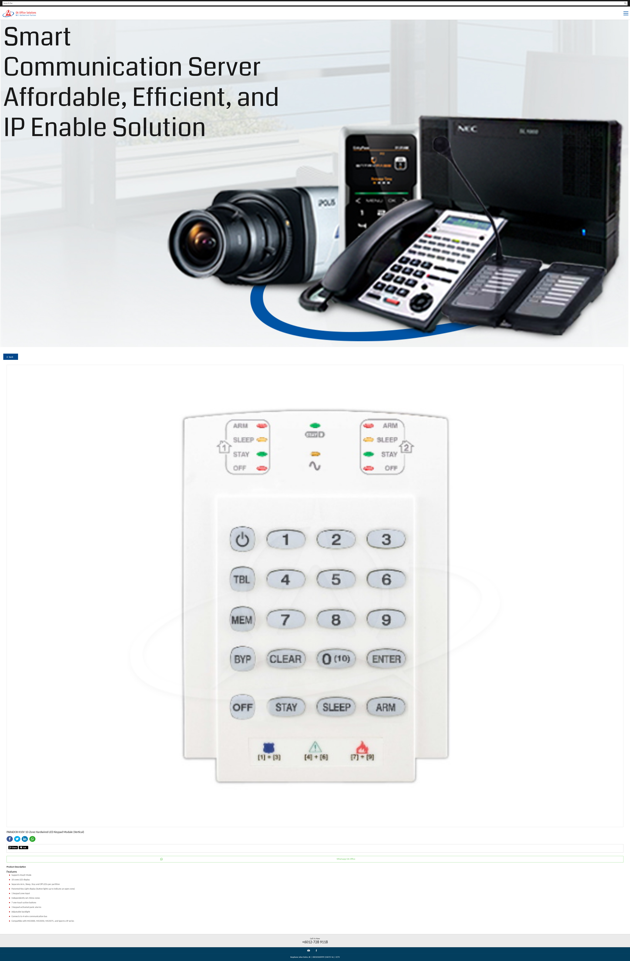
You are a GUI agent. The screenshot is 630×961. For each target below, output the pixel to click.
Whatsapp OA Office (346, 859)
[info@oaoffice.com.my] (308, 950)
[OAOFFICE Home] (19, 16)
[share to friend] (13, 847)
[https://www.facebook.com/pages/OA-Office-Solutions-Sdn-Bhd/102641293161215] (316, 951)
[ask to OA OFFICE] (23, 847)
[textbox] (313, 3)
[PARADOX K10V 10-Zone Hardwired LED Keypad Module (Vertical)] (315, 826)
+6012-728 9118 (315, 942)
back (11, 357)
